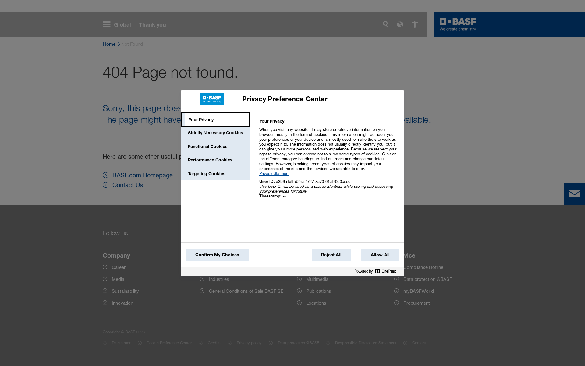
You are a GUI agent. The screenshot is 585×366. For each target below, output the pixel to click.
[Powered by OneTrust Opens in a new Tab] (377, 271)
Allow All (380, 254)
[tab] (215, 119)
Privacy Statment (274, 173)
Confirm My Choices (217, 254)
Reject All (331, 254)
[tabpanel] (329, 161)
